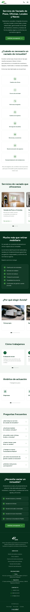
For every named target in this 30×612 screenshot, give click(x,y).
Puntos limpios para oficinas (15, 561)
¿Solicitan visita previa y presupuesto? (9, 465)
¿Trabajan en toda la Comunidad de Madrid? (10, 450)
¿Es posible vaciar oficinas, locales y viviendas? (11, 436)
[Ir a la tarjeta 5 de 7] (16, 332)
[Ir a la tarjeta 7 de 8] (18, 402)
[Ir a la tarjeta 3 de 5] (15, 367)
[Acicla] (4, 2)
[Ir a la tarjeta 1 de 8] (10, 402)
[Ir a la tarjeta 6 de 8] (17, 402)
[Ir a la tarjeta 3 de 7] (14, 332)
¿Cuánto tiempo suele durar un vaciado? (9, 443)
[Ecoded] (15, 609)
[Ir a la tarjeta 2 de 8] (12, 402)
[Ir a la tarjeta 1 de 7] (11, 332)
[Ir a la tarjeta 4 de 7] (15, 332)
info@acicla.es (16, 595)
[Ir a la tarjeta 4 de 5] (16, 367)
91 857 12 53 (16, 590)
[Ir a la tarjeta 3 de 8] (13, 402)
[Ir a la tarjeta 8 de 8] (19, 402)
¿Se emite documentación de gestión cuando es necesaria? (12, 457)
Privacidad (15, 606)
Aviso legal (9, 606)
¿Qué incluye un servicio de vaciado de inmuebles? (10, 421)
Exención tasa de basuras (15, 566)
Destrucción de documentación (15, 559)
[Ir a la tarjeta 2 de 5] (14, 367)
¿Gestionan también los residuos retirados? (10, 429)
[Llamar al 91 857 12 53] (24, 2)
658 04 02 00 (15, 593)
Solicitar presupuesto (14, 38)
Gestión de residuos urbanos (15, 554)
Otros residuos (15, 556)
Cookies (22, 606)
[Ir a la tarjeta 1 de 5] (12, 367)
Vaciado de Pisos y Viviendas (12, 210)
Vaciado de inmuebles (15, 564)
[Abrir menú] (27, 2)
